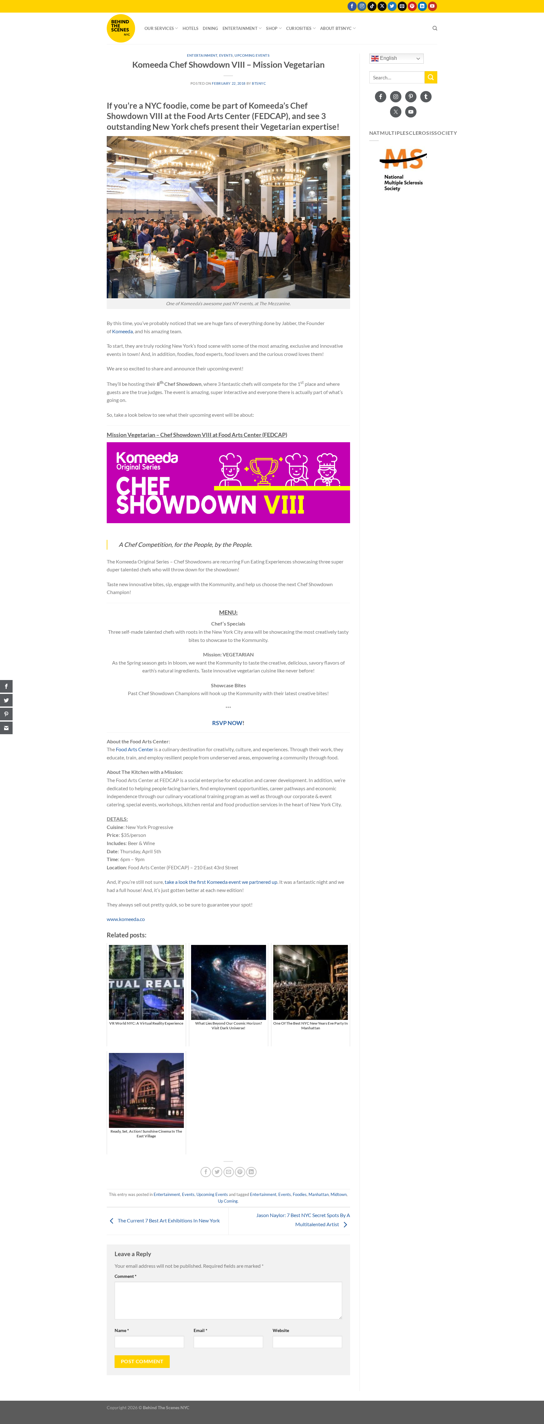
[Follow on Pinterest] (412, 6)
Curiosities (299, 28)
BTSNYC (259, 83)
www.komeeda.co (126, 919)
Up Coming (228, 1201)
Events (226, 55)
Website (281, 1330)
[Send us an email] (402, 6)
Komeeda (122, 331)
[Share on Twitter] (217, 1172)
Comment (126, 1276)
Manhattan (319, 1194)
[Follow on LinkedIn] (422, 6)
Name (122, 1330)
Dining (210, 28)
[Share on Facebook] (206, 1172)
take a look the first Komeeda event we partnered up (221, 882)
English (388, 58)
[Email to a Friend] (229, 1172)
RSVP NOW (227, 722)
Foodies (300, 1194)
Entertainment (240, 28)
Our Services (159, 28)
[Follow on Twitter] (392, 6)
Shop (271, 28)
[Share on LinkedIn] (251, 1172)
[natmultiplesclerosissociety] (403, 169)
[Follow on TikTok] (372, 6)
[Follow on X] (382, 6)
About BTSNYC (336, 28)
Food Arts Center (134, 749)
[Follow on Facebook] (352, 6)
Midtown (339, 1194)
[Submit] (431, 77)
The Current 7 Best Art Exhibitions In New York (168, 1220)
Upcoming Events (252, 55)
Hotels (191, 28)
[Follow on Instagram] (361, 6)
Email (200, 1330)
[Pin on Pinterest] (240, 1172)
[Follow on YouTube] (432, 6)
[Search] (435, 28)
